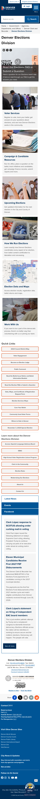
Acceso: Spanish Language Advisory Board (20, 444)
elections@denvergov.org (20, 670)
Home (3, 26)
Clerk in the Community (20, 464)
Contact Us (20, 491)
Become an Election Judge (20, 362)
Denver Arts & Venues (8, 734)
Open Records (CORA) (21, 792)
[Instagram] (5, 778)
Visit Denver (5, 747)
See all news (9, 646)
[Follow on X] (9, 778)
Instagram (20, 672)
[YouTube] (12, 778)
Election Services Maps (20, 401)
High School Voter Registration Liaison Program (20, 457)
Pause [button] (3, 50)
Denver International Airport (10, 742)
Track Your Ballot (26, 690)
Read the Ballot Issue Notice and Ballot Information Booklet (20, 377)
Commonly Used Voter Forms (20, 414)
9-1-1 (14, 719)
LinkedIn (26, 672)
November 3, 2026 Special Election (20, 428)
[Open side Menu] (36, 8)
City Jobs (5, 790)
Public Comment (20, 369)
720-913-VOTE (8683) (17, 663)
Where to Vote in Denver (20, 421)
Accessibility (14, 790)
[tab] (20, 499)
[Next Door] (16, 778)
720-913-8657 (30, 665)
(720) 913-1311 (17, 715)
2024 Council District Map (20, 349)
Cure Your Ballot (20, 408)
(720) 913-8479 (26, 717)
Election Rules (20, 471)
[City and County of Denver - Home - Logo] (8, 8)
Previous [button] (7, 50)
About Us (20, 484)
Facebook (14, 672)
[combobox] (30, 1)
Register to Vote (14, 690)
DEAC (20, 451)
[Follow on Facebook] (2, 778)
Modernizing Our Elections (20, 478)
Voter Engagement (20, 356)
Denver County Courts (8, 737)
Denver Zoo (5, 745)
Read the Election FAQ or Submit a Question (20, 385)
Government (14, 26)
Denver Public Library (8, 739)
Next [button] (10, 50)
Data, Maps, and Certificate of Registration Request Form (20, 393)
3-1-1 (5, 712)
